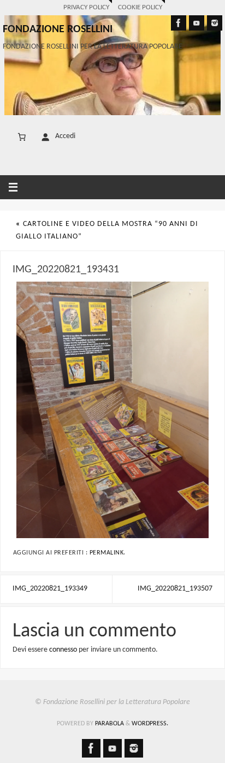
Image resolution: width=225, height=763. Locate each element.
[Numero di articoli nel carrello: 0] (22, 137)
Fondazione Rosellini (57, 29)
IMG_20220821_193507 (175, 589)
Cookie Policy (140, 7)
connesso (63, 650)
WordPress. (150, 723)
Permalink (107, 553)
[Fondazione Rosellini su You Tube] (196, 23)
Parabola (109, 723)
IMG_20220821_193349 (50, 589)
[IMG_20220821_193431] (113, 410)
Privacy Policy (86, 7)
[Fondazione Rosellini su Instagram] (214, 23)
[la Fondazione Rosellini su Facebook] (178, 23)
